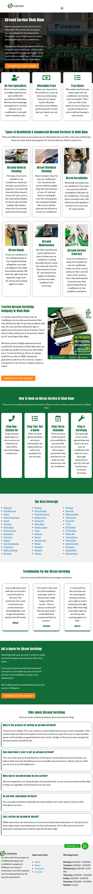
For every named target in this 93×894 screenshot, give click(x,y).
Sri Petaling (71, 530)
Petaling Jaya (10, 511)
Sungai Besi (71, 550)
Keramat (39, 547)
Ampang (8, 524)
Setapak (69, 507)
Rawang (7, 553)
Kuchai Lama (10, 530)
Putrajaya (70, 547)
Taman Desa (71, 537)
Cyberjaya (8, 547)
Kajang (7, 540)
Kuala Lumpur (41, 527)
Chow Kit (70, 520)
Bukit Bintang (72, 543)
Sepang (38, 507)
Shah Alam (8, 527)
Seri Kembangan (11, 543)
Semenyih (39, 520)
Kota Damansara (11, 517)
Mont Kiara (71, 540)
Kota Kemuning (42, 514)
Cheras (38, 553)
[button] (62, 8)
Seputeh (70, 511)
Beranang (8, 534)
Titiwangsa (71, 517)
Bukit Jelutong (10, 550)
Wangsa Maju (72, 514)
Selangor (8, 507)
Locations (39, 868)
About (38, 865)
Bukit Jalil (70, 534)
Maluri (38, 543)
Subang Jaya (40, 517)
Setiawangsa (72, 553)
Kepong (38, 534)
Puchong (8, 537)
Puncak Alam (41, 511)
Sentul (38, 537)
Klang (6, 514)
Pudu (37, 530)
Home (37, 862)
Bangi (6, 520)
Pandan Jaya (40, 540)
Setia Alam (39, 524)
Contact (38, 871)
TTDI (68, 524)
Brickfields (71, 527)
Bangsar (38, 550)
